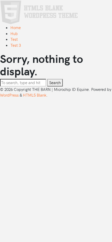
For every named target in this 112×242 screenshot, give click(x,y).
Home (15, 27)
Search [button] (55, 82)
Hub (14, 33)
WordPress (9, 95)
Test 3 (15, 45)
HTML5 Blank (34, 95)
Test (14, 39)
